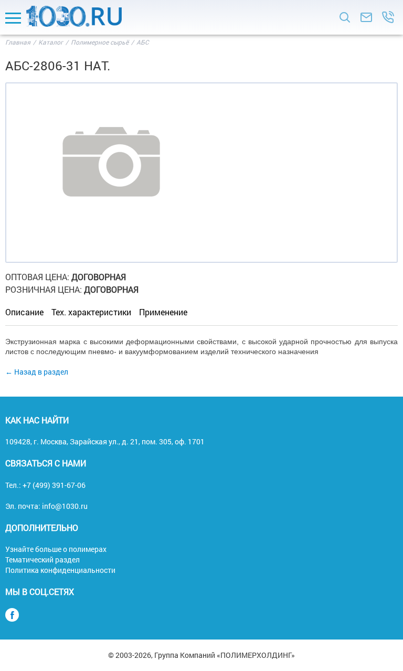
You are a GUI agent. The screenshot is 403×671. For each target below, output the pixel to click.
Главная (17, 42)
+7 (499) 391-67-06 (54, 485)
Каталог (50, 42)
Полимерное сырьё (100, 42)
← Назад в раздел (36, 372)
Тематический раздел (42, 560)
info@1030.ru (65, 506)
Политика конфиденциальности (60, 570)
